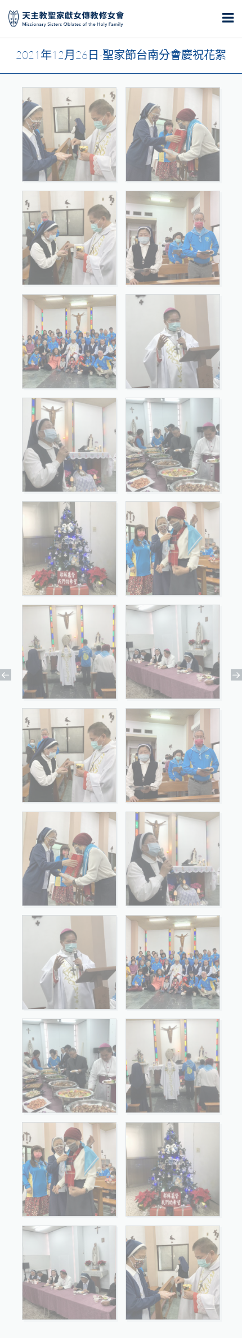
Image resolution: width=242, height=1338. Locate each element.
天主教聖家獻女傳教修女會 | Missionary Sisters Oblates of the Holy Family (66, 18)
